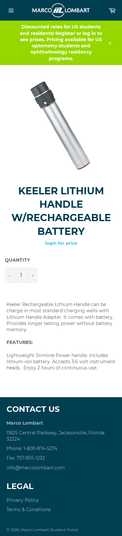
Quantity (17, 260)
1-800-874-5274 (40, 448)
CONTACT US (33, 409)
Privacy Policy (23, 500)
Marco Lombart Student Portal (49, 530)
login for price (61, 243)
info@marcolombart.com (36, 468)
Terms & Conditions (29, 509)
